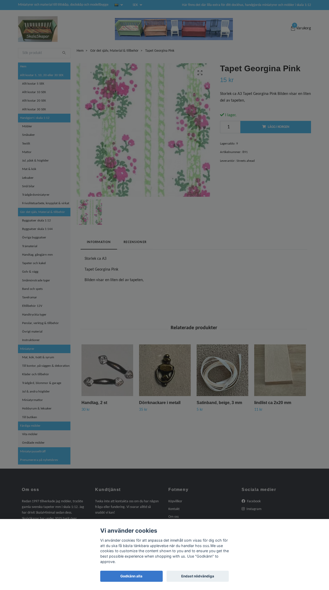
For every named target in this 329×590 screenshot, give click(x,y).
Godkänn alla (131, 576)
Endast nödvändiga (197, 576)
